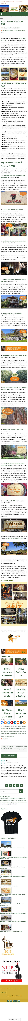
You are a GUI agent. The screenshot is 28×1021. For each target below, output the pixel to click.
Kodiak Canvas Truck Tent (21, 511)
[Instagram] (17, 781)
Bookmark (5, 735)
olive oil (19, 731)
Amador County (6, 724)
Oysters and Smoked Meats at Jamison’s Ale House (7, 744)
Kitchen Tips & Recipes (14, 16)
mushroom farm (13, 731)
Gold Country (12, 728)
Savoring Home (5, 16)
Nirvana (13, 992)
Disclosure (19, 1)
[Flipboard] (11, 721)
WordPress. (19, 992)
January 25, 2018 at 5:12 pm (12, 758)
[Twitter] (8, 721)
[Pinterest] (14, 781)
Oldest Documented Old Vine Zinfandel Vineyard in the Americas (21, 744)
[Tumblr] (21, 721)
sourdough (7, 733)
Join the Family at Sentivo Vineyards (14, 537)
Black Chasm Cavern (16, 724)
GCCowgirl (5, 27)
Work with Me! (10, 1)
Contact (3, 3)
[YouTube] (21, 781)
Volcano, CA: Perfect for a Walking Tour (13, 428)
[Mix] (5, 721)
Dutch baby (23, 726)
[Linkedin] (14, 721)
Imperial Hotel (18, 728)
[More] (24, 721)
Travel (15, 29)
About (3, 1)
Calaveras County (15, 726)
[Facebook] (2, 721)
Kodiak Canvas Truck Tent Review (11, 499)
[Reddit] (18, 721)
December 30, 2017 (14, 27)
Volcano (12, 733)
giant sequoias (4, 728)
